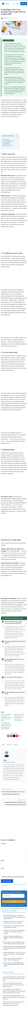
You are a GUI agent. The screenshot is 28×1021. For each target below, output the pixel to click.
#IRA (3, 744)
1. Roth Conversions (6, 139)
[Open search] (14, 3)
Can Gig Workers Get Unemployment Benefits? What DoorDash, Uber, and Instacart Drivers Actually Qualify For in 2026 (14, 991)
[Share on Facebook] (8, 736)
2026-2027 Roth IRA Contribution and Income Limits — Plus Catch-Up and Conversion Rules (19, 717)
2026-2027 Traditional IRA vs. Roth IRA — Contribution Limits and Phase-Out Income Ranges (6, 717)
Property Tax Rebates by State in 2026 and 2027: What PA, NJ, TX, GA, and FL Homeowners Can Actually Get (13, 1003)
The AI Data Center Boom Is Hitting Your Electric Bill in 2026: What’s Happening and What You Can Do (14, 917)
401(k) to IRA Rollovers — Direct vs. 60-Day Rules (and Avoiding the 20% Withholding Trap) (14, 954)
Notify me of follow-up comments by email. (13, 876)
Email (3, 868)
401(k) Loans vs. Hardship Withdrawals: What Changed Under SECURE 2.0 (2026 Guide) (14, 964)
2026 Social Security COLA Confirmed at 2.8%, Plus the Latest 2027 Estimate (14, 922)
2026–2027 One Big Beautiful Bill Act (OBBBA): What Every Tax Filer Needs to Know (13, 938)
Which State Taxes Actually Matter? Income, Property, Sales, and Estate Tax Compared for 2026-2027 (14, 997)
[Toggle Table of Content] (16, 136)
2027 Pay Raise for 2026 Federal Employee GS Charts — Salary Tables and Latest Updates (14, 932)
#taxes (15, 744)
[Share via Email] (20, 736)
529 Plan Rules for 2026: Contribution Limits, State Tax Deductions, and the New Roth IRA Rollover (15, 948)
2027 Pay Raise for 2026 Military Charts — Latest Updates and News (14, 926)
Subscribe (24, 3)
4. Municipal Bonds (5, 143)
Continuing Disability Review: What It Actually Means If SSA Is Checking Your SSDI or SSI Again (14, 978)
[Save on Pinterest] (17, 736)
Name (3, 860)
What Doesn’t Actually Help (7, 145)
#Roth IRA (9, 744)
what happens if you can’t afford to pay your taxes (14, 553)
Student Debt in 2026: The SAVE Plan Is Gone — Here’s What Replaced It (13, 959)
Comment (4, 843)
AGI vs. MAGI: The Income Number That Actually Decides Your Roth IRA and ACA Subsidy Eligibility (6, 725)
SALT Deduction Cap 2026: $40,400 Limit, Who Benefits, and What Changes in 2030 (14, 942)
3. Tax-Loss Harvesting (6, 142)
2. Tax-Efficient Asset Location (8, 140)
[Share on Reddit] (11, 736)
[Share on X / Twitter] (14, 736)
